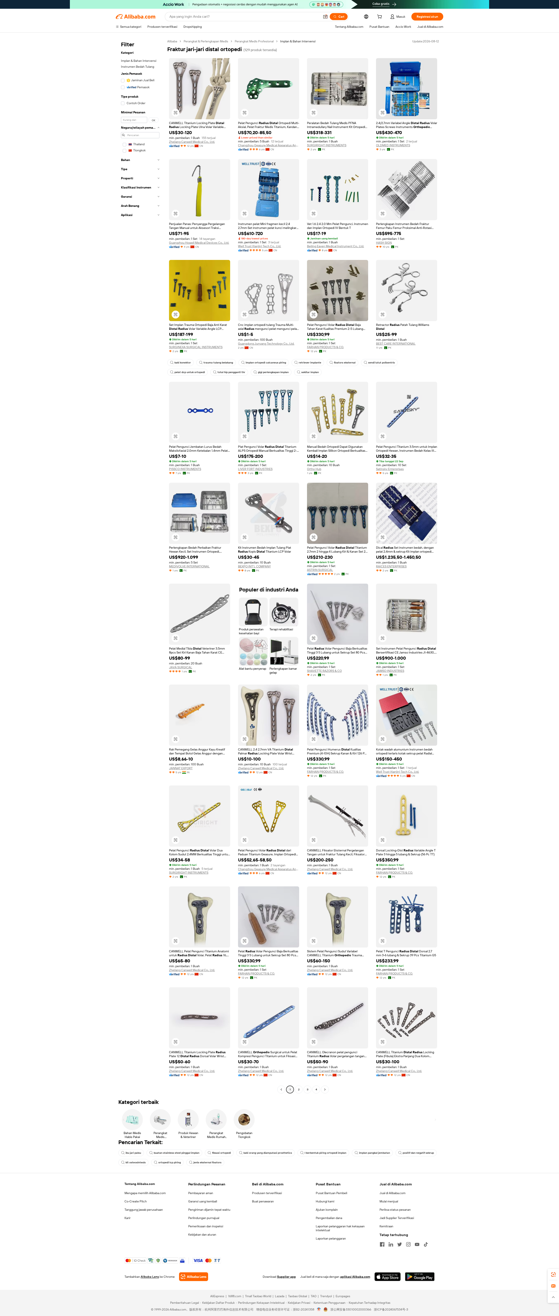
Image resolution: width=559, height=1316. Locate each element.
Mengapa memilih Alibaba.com (145, 1193)
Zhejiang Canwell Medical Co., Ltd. (192, 142)
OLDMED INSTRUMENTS (393, 145)
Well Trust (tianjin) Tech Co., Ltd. (259, 246)
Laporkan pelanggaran (331, 1238)
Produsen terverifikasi (267, 1193)
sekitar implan (310, 372)
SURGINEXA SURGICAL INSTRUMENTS (196, 347)
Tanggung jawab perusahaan (143, 1209)
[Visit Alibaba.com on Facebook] (382, 1244)
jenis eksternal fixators (207, 1162)
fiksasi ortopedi (221, 1152)
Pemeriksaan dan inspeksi (205, 1226)
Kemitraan (386, 1226)
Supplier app (286, 1276)
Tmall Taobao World (258, 1296)
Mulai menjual (389, 1201)
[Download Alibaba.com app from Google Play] (420, 1276)
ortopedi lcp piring (169, 1162)
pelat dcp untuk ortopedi (189, 372)
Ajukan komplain (327, 1209)
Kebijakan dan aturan (202, 1234)
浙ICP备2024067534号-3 (391, 1309)
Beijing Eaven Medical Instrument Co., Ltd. (335, 246)
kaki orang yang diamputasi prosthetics (267, 1152)
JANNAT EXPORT (181, 768)
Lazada (279, 1296)
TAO (313, 1296)
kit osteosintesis (136, 1162)
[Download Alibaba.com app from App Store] (387, 1276)
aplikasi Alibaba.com (355, 1276)
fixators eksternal (344, 362)
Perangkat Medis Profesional (254, 41)
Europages (343, 1296)
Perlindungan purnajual (203, 1218)
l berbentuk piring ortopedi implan (325, 1152)
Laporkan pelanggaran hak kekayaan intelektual (340, 1228)
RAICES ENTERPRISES (391, 566)
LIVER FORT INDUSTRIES (255, 469)
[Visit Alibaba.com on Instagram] (408, 1244)
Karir (127, 1218)
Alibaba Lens (150, 1276)
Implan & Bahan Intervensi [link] (298, 41)
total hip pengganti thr (231, 372)
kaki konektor (182, 362)
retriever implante (310, 362)
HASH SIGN (384, 242)
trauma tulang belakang (218, 362)
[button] (325, 16)
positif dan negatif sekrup (418, 1152)
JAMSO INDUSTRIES (390, 671)
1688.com (234, 1296)
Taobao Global (297, 1296)
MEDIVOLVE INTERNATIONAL (189, 566)
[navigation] (140, 566)
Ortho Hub (314, 469)
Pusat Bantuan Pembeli (331, 1193)
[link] (553, 1274)
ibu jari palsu (133, 1152)
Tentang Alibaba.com (139, 1184)
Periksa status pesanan (395, 1209)
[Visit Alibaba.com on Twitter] (399, 1244)
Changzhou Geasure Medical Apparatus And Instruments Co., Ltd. (268, 145)
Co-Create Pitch (135, 1201)
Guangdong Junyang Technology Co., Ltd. (266, 343)
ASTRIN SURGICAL (320, 570)
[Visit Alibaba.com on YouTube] (417, 1244)
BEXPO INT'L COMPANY (254, 566)
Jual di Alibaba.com (392, 1193)
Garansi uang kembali (202, 1201)
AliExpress (217, 1296)
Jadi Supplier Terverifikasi (397, 1218)
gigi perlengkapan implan (273, 372)
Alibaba (172, 41)
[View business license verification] (319, 1309)
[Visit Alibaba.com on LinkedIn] (390, 1244)
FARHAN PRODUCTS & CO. (325, 347)
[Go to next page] (325, 1089)
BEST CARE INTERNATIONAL (396, 343)
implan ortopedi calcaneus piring (266, 362)
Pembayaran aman (200, 1193)
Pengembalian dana (329, 1218)
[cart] (380, 17)
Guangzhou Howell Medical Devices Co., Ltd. (199, 242)
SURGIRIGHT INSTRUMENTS (326, 145)
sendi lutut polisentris (381, 362)
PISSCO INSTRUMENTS (185, 469)
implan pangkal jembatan (374, 1152)
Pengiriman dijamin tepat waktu (209, 1209)
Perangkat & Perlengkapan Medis (206, 41)
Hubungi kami (325, 1201)
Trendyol (326, 1296)
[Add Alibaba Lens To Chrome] (193, 1276)
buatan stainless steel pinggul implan (176, 1152)
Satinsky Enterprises (390, 469)
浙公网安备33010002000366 (350, 1309)
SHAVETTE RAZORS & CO (324, 671)
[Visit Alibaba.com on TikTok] (425, 1244)
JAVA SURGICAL (180, 667)
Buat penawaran (263, 1201)
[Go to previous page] (281, 1089)
